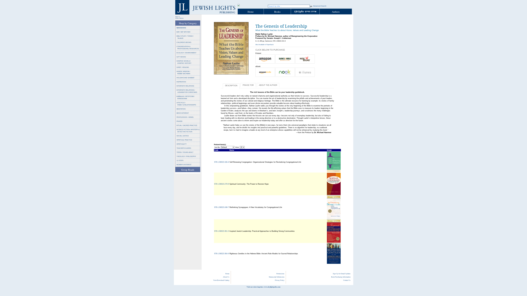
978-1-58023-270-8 (221, 184)
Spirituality (181, 144)
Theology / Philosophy (186, 156)
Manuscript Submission (276, 277)
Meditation (181, 109)
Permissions (280, 273)
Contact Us (347, 280)
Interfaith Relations (185, 86)
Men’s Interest (182, 113)
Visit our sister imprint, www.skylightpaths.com (263, 287)
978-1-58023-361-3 (221, 231)
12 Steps (179, 160)
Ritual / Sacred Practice (186, 125)
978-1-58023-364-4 (221, 254)
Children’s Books (183, 42)
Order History (179, 18)
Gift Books (181, 57)
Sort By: (217, 147)
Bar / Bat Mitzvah (183, 32)
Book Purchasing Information (341, 277)
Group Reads (187, 169)
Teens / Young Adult (184, 152)
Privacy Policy (279, 280)
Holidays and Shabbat (185, 78)
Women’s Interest (183, 164)
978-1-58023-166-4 (221, 162)
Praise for (248, 85)
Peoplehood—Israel (185, 117)
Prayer (179, 121)
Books (277, 11)
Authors (336, 11)
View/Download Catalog (221, 280)
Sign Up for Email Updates (342, 273)
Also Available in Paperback (264, 44)
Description (231, 86)
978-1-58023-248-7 (221, 207)
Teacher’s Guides (183, 148)
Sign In (177, 16)
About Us (226, 277)
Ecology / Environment (186, 53)
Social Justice (182, 136)
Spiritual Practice (184, 140)
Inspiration (181, 82)
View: (237, 147)
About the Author (268, 85)
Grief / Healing (182, 67)
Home (251, 11)
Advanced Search (319, 6)
